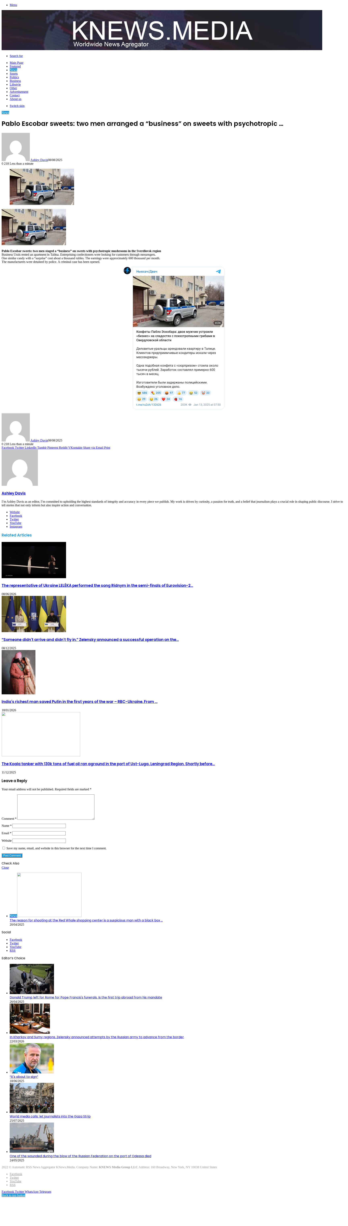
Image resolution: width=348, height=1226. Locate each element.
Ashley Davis (39, 160)
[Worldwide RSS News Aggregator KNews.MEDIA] (162, 49)
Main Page (16, 62)
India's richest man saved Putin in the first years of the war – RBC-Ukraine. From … (79, 701)
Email (6, 833)
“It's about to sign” (24, 1076)
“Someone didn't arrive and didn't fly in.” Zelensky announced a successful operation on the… (90, 639)
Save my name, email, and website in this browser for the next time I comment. (56, 848)
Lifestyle (15, 84)
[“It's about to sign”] (32, 1072)
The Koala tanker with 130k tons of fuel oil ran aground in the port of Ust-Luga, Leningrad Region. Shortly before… (108, 764)
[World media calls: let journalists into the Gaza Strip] (32, 1112)
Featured (15, 66)
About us (15, 99)
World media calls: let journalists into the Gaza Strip (50, 1116)
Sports (14, 73)
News (13, 70)
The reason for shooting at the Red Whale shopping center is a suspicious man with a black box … (86, 920)
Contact (15, 95)
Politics (14, 77)
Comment (9, 818)
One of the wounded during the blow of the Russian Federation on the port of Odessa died (80, 1156)
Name (7, 825)
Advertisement (19, 91)
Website (7, 840)
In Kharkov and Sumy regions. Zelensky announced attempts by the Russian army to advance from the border (97, 1037)
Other (13, 88)
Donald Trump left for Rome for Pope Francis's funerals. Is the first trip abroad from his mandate (86, 997)
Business (15, 81)
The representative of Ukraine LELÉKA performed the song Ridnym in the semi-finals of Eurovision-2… (97, 585)
